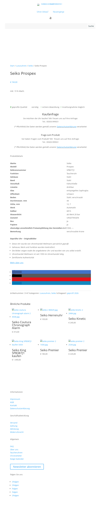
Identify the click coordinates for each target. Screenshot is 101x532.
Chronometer (16, 455)
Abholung (14, 429)
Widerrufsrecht (17, 432)
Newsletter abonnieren (27, 466)
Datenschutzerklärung (66, 126)
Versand (13, 422)
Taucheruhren (16, 452)
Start (12, 65)
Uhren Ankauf (42, 11)
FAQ (12, 446)
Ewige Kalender (17, 459)
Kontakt (13, 405)
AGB (12, 402)
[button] (17, 272)
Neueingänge (58, 11)
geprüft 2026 (73, 293)
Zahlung (13, 426)
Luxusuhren (21, 65)
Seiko (30, 65)
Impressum (15, 399)
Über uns (14, 449)
